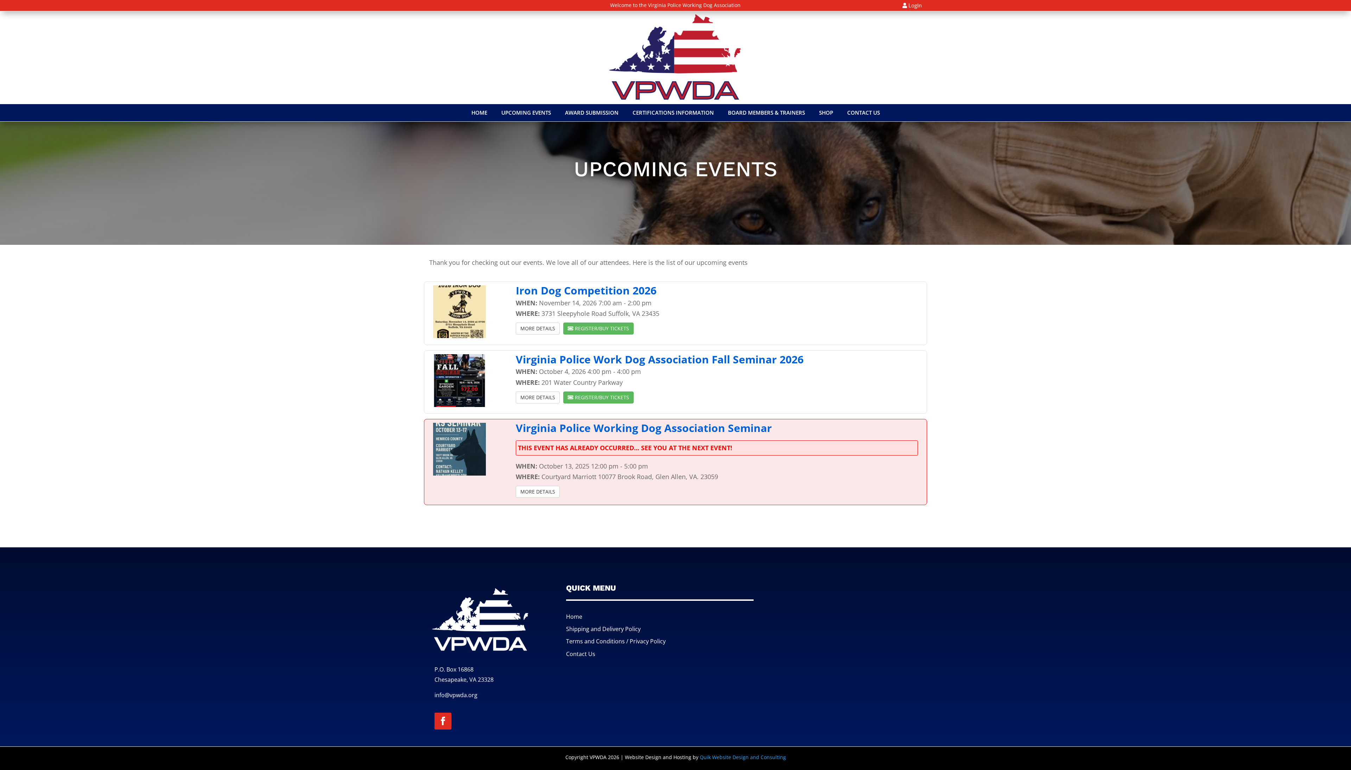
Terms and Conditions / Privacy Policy (616, 641)
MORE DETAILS (537, 328)
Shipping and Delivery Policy (603, 629)
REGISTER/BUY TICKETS (601, 328)
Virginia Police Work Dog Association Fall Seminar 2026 (660, 359)
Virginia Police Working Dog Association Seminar (644, 428)
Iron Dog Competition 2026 (586, 290)
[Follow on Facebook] (443, 721)
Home (574, 617)
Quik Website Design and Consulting (743, 757)
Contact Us (580, 654)
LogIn (915, 5)
